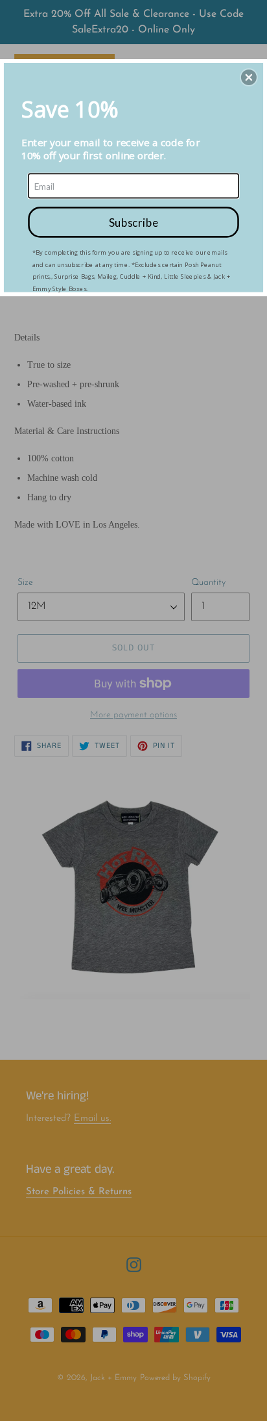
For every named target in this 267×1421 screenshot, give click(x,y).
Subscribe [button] (133, 221)
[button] (249, 77)
